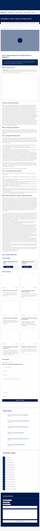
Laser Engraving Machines (10, 481)
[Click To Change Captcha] (35, 396)
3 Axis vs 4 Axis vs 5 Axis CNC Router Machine (16, 432)
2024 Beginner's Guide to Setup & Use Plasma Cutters (16, 18)
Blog (25, 12)
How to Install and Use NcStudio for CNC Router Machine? (18, 426)
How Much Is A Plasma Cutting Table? (10, 318)
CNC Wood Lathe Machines (11, 486)
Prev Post (9, 266)
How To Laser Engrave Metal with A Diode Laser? (16, 444)
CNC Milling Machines (10, 462)
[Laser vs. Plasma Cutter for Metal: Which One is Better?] (29, 279)
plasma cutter (5, 69)
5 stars (6, 362)
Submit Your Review (20, 400)
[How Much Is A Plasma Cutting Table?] (10, 307)
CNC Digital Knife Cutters (10, 484)
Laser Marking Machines (10, 474)
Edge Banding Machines (10, 467)
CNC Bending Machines (10, 469)
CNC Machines (11, 12)
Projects (17, 12)
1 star (2, 362)
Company (28, 12)
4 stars (5, 362)
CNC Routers (8, 457)
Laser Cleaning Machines (10, 479)
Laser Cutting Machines (10, 472)
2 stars (3, 362)
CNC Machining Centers (10, 464)
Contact (33, 12)
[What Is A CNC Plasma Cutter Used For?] (10, 279)
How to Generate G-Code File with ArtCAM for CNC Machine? (18, 420)
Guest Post (5, 392)
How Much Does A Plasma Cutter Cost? (29, 346)
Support (21, 12)
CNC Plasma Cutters (9, 460)
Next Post (26, 266)
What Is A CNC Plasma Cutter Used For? (10, 290)
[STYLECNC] (4, 12)
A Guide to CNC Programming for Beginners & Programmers (18, 438)
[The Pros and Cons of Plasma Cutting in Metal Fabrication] (29, 307)
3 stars (4, 362)
